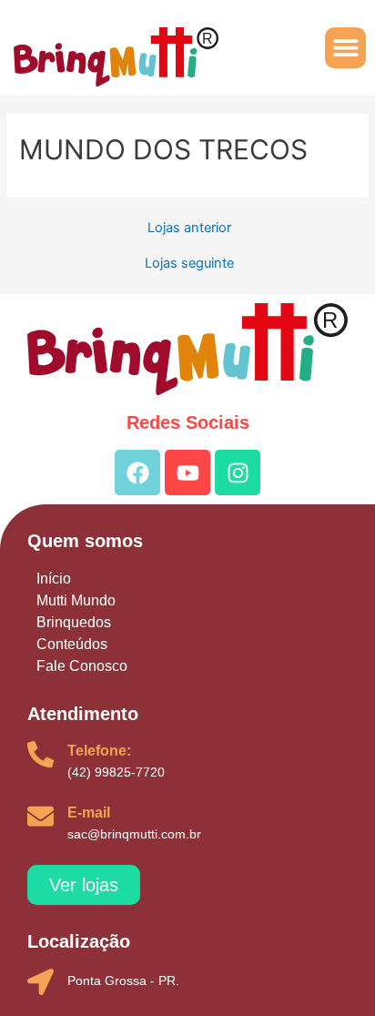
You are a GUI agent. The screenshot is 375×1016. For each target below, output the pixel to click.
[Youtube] (187, 472)
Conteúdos (71, 644)
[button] (345, 47)
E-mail (88, 812)
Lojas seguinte (189, 263)
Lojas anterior (189, 228)
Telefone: (99, 750)
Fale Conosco (81, 666)
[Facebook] (137, 472)
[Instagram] (237, 472)
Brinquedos (73, 622)
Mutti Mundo (76, 600)
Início (53, 578)
